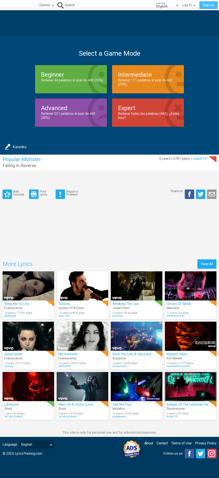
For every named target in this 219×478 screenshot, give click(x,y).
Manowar (173, 308)
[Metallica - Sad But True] (136, 386)
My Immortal (67, 354)
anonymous (119, 366)
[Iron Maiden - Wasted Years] (190, 336)
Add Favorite (18, 193)
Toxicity (64, 304)
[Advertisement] (109, 23)
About (148, 443)
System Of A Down (71, 308)
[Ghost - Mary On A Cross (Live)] (82, 386)
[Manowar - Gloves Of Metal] (190, 285)
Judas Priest (120, 308)
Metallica (118, 408)
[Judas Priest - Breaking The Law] (136, 285)
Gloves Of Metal (179, 304)
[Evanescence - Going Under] (28, 336)
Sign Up (208, 5)
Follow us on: (173, 453)
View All (207, 264)
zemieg (8, 366)
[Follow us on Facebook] (189, 453)
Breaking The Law (125, 304)
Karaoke (20, 147)
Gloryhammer (176, 408)
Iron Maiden (174, 358)
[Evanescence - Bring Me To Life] (28, 285)
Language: (10, 444)
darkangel (10, 315)
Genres (44, 5)
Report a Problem (72, 193)
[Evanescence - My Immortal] (82, 336)
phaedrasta (119, 416)
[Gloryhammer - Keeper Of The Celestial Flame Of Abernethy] (190, 386)
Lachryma (11, 404)
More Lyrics (18, 263)
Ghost (8, 408)
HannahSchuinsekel (178, 366)
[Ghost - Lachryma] (28, 386)
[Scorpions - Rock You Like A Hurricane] (136, 336)
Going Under (13, 354)
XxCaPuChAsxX (13, 416)
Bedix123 (172, 416)
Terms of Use (181, 443)
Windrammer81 (176, 315)
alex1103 (63, 315)
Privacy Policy (205, 443)
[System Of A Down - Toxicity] (82, 285)
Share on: (177, 191)
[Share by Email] (211, 194)
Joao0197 (200, 159)
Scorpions (119, 358)
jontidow (117, 315)
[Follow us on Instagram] (211, 453)
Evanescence (13, 308)
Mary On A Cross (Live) (75, 404)
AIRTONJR (64, 366)
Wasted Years (177, 354)
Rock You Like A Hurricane (131, 354)
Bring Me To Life (16, 304)
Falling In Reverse (19, 165)
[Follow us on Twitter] (200, 453)
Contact (162, 443)
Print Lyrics (43, 193)
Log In (187, 5)
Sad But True (121, 404)
